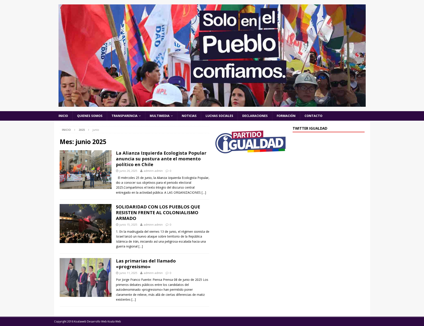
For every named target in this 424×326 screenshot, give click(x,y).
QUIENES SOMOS (89, 116)
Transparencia (125, 116)
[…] (204, 192)
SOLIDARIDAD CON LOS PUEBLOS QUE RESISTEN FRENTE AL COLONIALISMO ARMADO (158, 212)
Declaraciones (255, 116)
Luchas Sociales (219, 116)
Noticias (189, 116)
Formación (286, 116)
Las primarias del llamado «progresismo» (146, 264)
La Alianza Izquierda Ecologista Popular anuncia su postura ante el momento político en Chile (161, 158)
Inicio (63, 116)
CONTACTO (313, 116)
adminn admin (153, 171)
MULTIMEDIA (160, 116)
